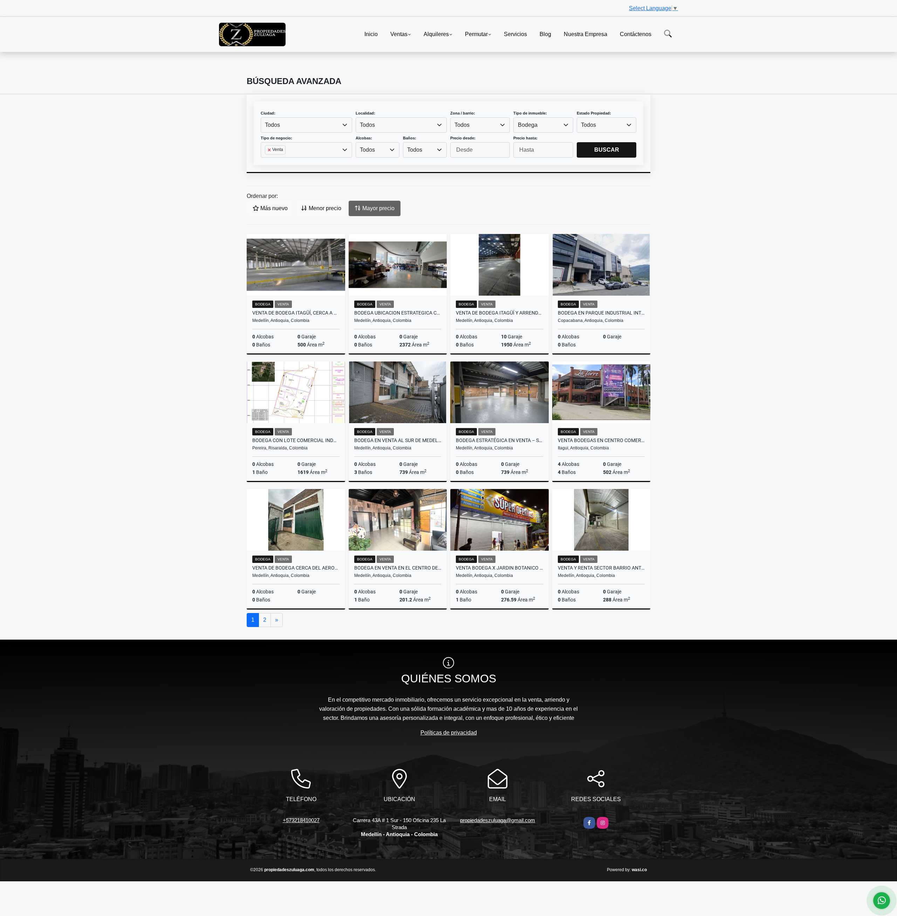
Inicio (371, 34)
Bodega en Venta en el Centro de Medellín (397, 568)
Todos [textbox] (272, 125)
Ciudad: (268, 113)
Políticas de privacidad (448, 733)
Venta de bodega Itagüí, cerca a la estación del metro (296, 313)
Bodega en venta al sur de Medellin (397, 440)
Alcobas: (364, 138)
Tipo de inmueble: (530, 113)
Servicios (515, 34)
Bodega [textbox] (527, 125)
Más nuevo (273, 208)
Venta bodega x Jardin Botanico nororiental (499, 568)
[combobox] (306, 125)
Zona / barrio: (462, 113)
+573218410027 (301, 820)
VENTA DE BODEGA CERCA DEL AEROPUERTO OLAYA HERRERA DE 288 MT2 (296, 568)
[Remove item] (269, 149)
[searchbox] (267, 161)
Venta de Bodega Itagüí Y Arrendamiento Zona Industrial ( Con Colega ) (499, 313)
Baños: (409, 138)
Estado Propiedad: (594, 113)
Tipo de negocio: (276, 138)
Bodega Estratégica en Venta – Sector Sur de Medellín (499, 440)
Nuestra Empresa (585, 34)
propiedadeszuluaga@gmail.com (497, 820)
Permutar (476, 34)
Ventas (399, 34)
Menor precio (324, 208)
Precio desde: (462, 138)
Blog (545, 34)
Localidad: (365, 113)
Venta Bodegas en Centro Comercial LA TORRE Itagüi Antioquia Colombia (601, 440)
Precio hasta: (525, 138)
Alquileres (436, 34)
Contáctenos (635, 34)
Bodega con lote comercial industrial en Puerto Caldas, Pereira (296, 440)
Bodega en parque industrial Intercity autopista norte (601, 313)
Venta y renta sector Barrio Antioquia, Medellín (601, 568)
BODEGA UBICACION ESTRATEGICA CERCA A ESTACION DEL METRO (397, 313)
